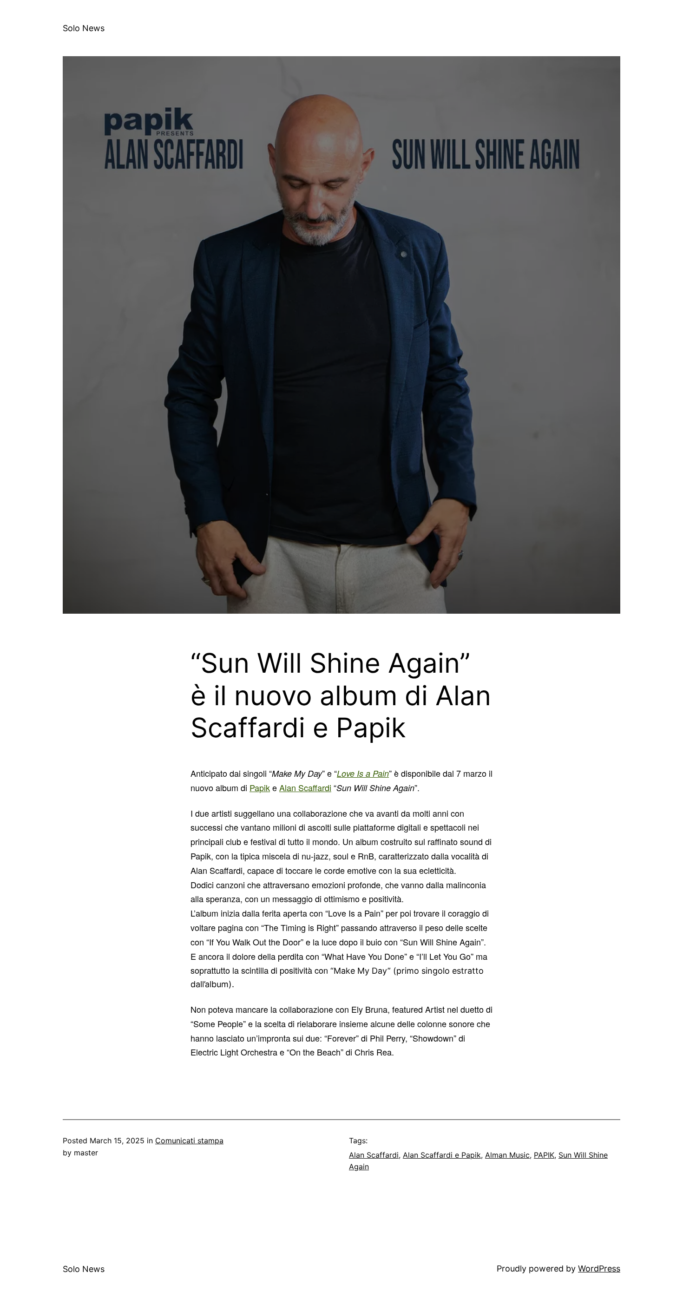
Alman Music (507, 1155)
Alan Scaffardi (305, 787)
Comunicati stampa (189, 1140)
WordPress (599, 1268)
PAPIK (544, 1155)
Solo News (84, 28)
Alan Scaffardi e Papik (442, 1155)
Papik (260, 787)
